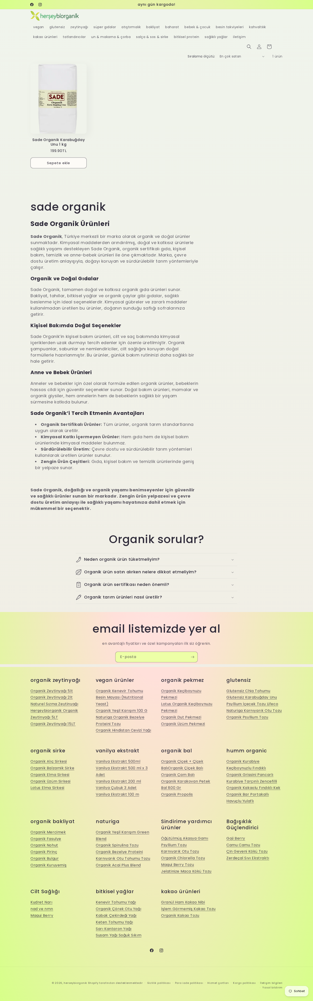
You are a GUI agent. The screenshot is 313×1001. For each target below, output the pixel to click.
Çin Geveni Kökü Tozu (247, 851)
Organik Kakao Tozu (180, 915)
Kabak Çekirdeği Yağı (116, 915)
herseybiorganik (75, 983)
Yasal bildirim (272, 987)
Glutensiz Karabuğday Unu (251, 697)
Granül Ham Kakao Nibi (183, 902)
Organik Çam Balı (178, 774)
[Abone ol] (192, 657)
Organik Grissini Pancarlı (249, 774)
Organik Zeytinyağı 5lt (51, 691)
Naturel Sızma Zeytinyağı (54, 704)
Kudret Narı (41, 902)
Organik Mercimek (48, 832)
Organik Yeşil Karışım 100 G (121, 710)
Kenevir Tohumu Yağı (116, 902)
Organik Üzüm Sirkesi (50, 781)
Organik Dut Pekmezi (181, 717)
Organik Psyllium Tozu (247, 717)
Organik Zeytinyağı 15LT (53, 723)
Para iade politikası (189, 983)
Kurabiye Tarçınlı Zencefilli (251, 781)
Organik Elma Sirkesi (49, 774)
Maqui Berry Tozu (177, 864)
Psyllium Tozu (174, 845)
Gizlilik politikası (159, 983)
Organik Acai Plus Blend (118, 865)
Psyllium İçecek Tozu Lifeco (252, 704)
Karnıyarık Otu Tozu (180, 851)
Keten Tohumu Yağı (114, 922)
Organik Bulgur (44, 858)
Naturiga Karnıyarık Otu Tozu (254, 710)
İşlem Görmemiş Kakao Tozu (188, 908)
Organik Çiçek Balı (185, 768)
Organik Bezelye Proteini (119, 851)
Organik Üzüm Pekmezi (183, 723)
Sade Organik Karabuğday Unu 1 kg (58, 142)
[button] (249, 47)
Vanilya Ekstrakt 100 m (117, 794)
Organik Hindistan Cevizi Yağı (123, 730)
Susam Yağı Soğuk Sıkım (118, 935)
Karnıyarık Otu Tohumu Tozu (123, 858)
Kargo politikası (244, 983)
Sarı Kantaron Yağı (114, 928)
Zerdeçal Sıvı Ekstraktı (247, 858)
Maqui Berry (41, 915)
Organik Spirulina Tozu (117, 845)
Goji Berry (235, 838)
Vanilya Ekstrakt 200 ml (118, 781)
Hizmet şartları (218, 983)
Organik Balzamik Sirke (52, 768)
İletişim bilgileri (271, 983)
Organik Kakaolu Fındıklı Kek (253, 787)
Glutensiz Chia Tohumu (248, 691)
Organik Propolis (177, 794)
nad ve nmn (41, 908)
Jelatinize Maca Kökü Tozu (186, 871)
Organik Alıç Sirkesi (48, 761)
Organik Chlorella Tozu (183, 858)
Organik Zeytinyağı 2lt (51, 697)
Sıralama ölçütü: (201, 56)
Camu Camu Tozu (243, 845)
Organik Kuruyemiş (48, 865)
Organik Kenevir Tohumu (119, 691)
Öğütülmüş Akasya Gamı (184, 838)
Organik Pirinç (43, 851)
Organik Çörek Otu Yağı (118, 908)
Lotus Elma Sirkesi (47, 787)
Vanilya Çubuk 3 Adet (116, 787)
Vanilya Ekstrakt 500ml (118, 761)
